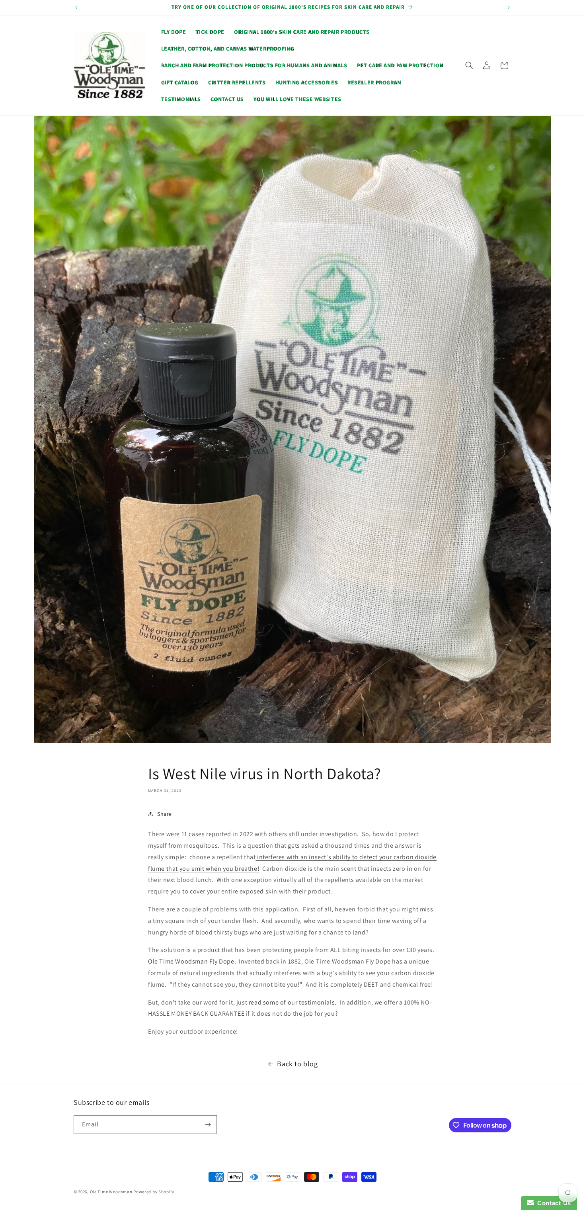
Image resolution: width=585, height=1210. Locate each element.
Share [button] (164, 813)
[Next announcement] (508, 7)
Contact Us (552, 1203)
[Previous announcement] (76, 7)
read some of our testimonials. (292, 1002)
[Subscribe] (207, 1124)
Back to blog (297, 1063)
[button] (469, 65)
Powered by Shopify (153, 1191)
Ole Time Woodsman (111, 1191)
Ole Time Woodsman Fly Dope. (193, 961)
